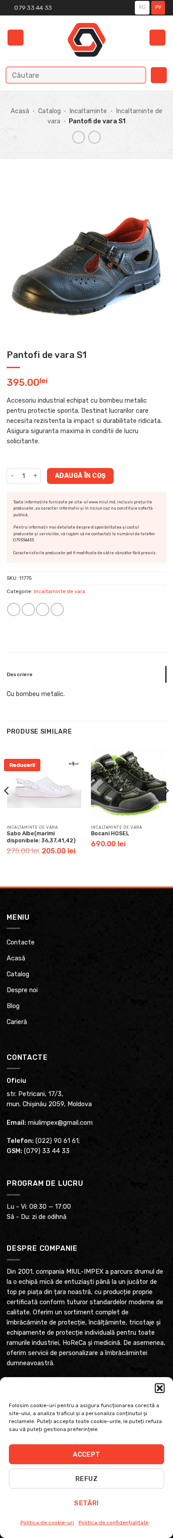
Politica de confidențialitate (114, 1522)
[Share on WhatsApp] (13, 609)
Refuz (86, 1479)
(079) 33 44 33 (47, 1151)
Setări (86, 1503)
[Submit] (136, 75)
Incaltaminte (88, 111)
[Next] (166, 808)
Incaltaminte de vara (59, 591)
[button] (159, 1388)
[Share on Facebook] (28, 609)
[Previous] (7, 808)
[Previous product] (94, 137)
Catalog (49, 111)
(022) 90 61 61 (57, 1141)
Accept (86, 1454)
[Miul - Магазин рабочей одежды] (86, 40)
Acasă (20, 111)
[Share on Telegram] (57, 609)
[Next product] (78, 137)
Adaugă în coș (80, 475)
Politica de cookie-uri (47, 1522)
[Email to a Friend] (42, 609)
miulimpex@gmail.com (60, 1123)
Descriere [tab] (19, 674)
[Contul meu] (157, 38)
